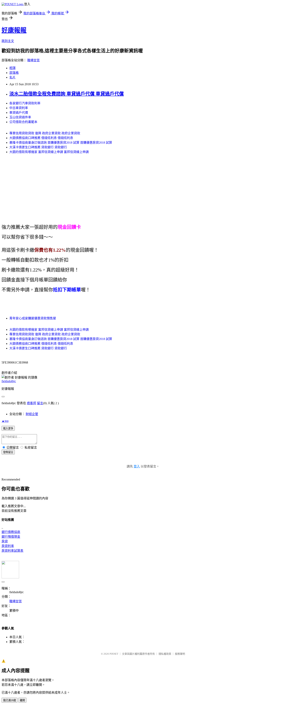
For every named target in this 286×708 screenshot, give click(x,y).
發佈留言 (8, 452)
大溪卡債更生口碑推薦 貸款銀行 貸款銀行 (38, 147)
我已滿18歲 (9, 700)
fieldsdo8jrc (9, 381)
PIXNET (114, 653)
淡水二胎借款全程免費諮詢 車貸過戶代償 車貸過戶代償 (66, 93)
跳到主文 (8, 41)
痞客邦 (31, 403)
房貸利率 (8, 546)
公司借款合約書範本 (23, 122)
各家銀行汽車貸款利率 (24, 103)
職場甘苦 (33, 60)
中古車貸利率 (18, 108)
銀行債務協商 (11, 532)
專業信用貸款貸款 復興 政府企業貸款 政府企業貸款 (44, 133)
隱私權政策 (165, 653)
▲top (5, 421)
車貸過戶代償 (18, 112)
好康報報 (14, 30)
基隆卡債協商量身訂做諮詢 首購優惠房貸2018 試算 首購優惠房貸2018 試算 (60, 142)
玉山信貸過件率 (20, 117)
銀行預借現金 (11, 536)
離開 (22, 700)
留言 (40, 403)
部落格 (14, 72)
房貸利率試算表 (12, 550)
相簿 (12, 68)
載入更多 (8, 428)
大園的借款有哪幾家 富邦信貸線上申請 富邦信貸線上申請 (49, 152)
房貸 (5, 541)
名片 (12, 77)
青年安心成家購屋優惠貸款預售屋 (32, 318)
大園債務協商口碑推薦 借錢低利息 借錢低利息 (41, 138)
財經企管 (32, 414)
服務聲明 (180, 653)
